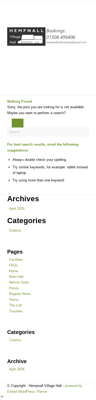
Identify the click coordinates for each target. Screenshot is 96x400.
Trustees (16, 311)
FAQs (13, 265)
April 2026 (17, 209)
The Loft (15, 305)
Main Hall (16, 277)
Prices (14, 288)
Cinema (15, 230)
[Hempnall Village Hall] (47, 48)
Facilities (16, 260)
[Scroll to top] (2, 397)
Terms (14, 300)
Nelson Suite (19, 282)
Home (13, 271)
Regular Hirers (20, 294)
